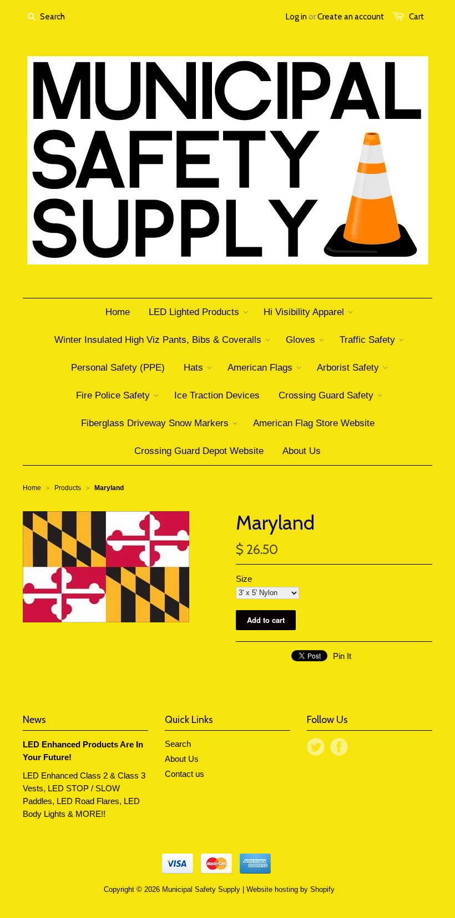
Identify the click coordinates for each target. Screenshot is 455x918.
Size (244, 578)
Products (67, 488)
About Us (182, 759)
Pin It (342, 656)
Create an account (350, 17)
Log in (296, 17)
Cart (416, 17)
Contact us (184, 774)
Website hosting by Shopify (290, 889)
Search (178, 744)
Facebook (339, 747)
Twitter (316, 747)
